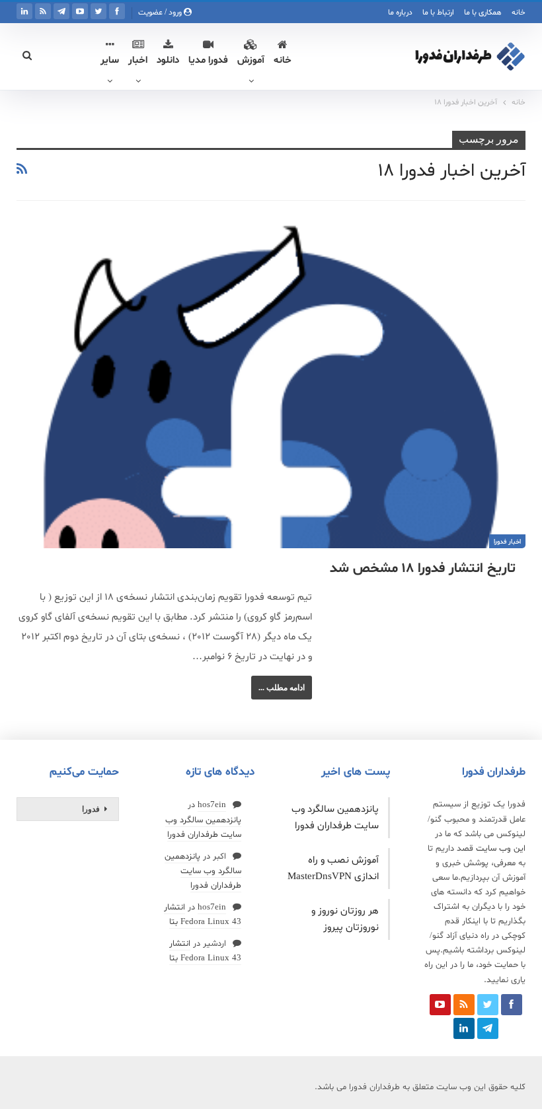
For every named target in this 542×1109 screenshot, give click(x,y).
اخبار (137, 60)
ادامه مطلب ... (281, 687)
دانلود (168, 60)
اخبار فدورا (507, 542)
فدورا (91, 809)
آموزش (250, 60)
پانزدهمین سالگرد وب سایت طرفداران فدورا (203, 871)
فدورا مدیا (208, 60)
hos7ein (212, 805)
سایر (109, 60)
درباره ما (400, 12)
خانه (518, 12)
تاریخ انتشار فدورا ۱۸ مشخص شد (423, 568)
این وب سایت (500, 849)
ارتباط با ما (438, 12)
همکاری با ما (483, 12)
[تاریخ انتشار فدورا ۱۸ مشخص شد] (271, 385)
